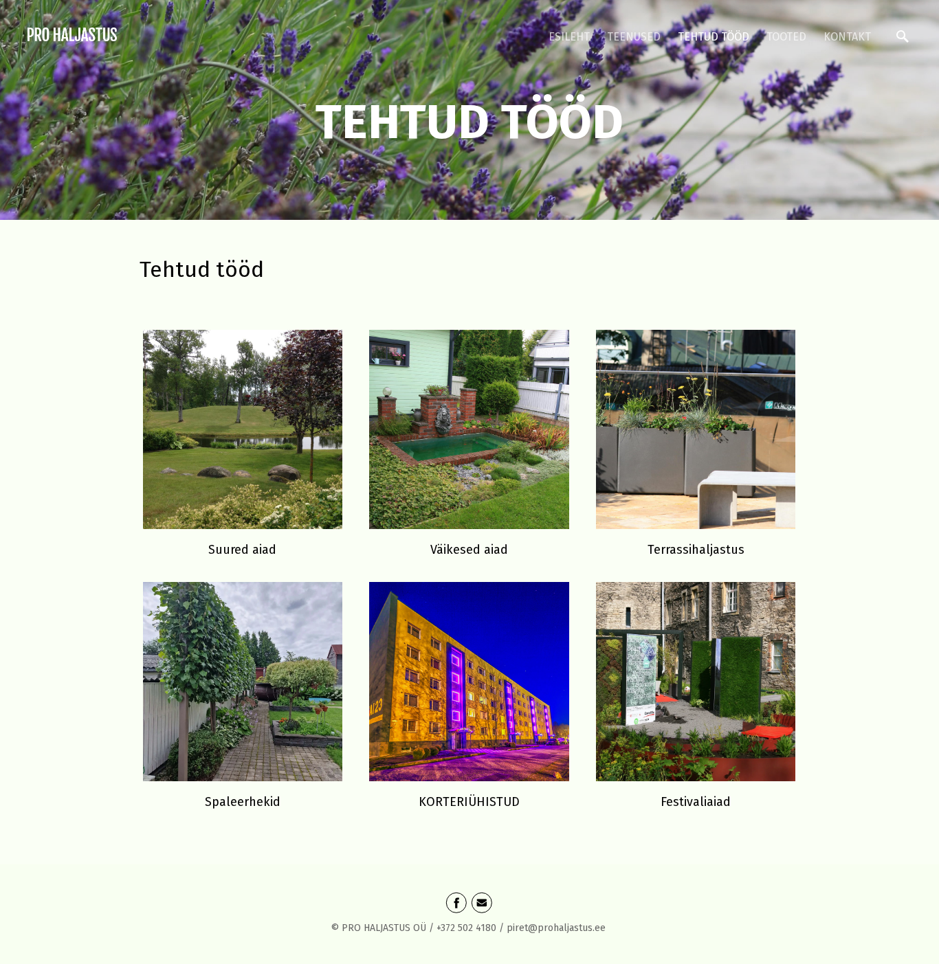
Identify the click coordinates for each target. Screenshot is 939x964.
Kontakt (847, 36)
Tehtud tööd (713, 36)
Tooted (786, 36)
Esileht (569, 36)
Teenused (634, 36)
